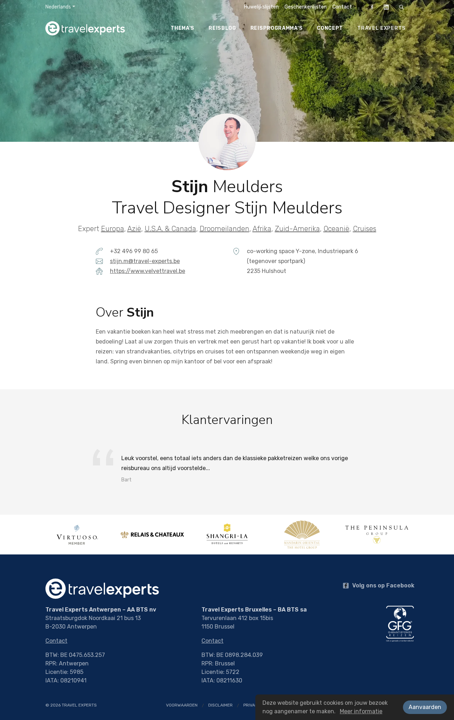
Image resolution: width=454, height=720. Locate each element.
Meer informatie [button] (361, 711)
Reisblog (222, 28)
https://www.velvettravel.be (147, 271)
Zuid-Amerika (297, 228)
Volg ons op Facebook (382, 585)
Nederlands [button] (58, 7)
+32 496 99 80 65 (134, 251)
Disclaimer (220, 705)
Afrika (262, 228)
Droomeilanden (224, 228)
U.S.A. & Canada (170, 228)
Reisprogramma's (276, 28)
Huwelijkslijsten (261, 7)
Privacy (251, 705)
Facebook (372, 7)
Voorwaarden (182, 705)
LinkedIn (386, 7)
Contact (342, 7)
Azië (134, 228)
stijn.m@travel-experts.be (145, 261)
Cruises (364, 228)
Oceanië (336, 228)
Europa (112, 228)
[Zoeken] (401, 7)
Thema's (182, 28)
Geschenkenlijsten (305, 7)
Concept (330, 28)
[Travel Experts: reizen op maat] (92, 28)
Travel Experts (381, 28)
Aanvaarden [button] (425, 707)
